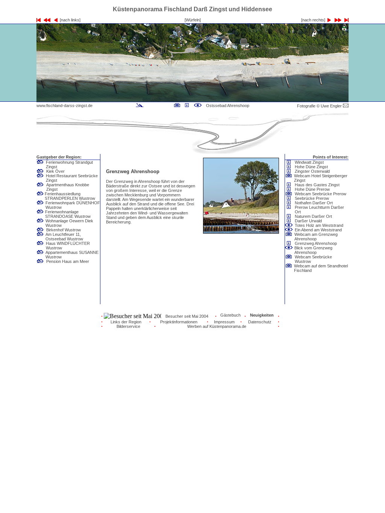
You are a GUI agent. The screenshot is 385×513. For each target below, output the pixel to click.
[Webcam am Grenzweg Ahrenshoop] (177, 105)
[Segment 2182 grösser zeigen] (317, 100)
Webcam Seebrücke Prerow (320, 194)
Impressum (224, 322)
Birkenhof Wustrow (63, 230)
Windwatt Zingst (309, 162)
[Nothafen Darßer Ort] (290, 203)
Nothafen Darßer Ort (314, 203)
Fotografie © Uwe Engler (320, 106)
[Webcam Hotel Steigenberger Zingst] (289, 178)
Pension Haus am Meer (67, 261)
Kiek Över (55, 171)
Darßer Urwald (308, 221)
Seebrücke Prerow (312, 198)
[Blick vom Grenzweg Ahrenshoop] (198, 105)
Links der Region (125, 322)
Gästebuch (230, 315)
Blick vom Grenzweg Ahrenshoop (313, 250)
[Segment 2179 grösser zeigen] (130, 100)
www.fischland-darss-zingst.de (64, 105)
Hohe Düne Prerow (312, 189)
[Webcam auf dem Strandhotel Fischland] (289, 268)
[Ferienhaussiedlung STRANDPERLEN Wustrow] (40, 196)
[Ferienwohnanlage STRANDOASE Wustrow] (40, 214)
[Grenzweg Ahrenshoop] (187, 105)
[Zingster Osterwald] (290, 171)
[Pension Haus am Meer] (41, 261)
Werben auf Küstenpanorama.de (216, 326)
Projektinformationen (179, 322)
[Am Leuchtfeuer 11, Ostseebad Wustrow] (40, 236)
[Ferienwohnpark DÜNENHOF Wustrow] (40, 205)
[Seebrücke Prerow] (290, 198)
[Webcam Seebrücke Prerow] (290, 194)
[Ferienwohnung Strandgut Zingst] (40, 164)
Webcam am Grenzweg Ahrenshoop (316, 236)
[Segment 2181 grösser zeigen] (255, 100)
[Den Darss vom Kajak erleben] (140, 105)
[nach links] (69, 20)
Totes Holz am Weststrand (319, 225)
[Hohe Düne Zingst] (290, 166)
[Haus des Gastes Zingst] (290, 185)
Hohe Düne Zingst (311, 166)
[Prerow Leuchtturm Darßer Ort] (289, 209)
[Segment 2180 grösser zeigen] (192, 100)
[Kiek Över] (41, 171)
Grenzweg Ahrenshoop (316, 243)
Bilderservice (128, 326)
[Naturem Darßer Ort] (290, 216)
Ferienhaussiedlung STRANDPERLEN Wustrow (70, 196)
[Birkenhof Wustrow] (41, 230)
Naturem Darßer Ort (313, 216)
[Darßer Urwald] (290, 221)
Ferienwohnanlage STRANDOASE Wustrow (68, 214)
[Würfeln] (193, 20)
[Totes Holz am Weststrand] (290, 225)
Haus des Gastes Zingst (317, 185)
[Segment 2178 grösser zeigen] (67, 100)
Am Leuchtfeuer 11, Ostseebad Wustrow (64, 236)
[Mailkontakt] (346, 106)
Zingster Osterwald (312, 171)
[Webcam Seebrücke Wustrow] (289, 259)
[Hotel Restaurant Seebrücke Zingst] (40, 178)
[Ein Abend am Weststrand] (290, 230)
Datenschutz (260, 322)
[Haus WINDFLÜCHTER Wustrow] (40, 245)
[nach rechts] (314, 20)
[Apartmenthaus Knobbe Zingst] (40, 187)
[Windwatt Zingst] (290, 162)
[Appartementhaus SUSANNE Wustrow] (40, 254)
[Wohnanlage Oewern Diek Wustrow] (40, 223)
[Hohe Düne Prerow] (290, 189)
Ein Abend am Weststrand (318, 230)
